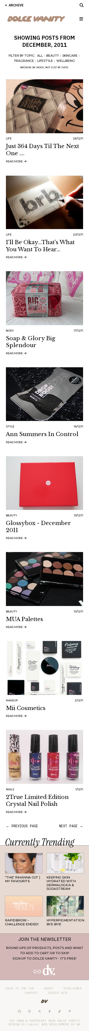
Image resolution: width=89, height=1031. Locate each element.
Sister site (58, 993)
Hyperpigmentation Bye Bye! (65, 922)
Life (9, 138)
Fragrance (24, 61)
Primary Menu (79, 19)
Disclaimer (73, 988)
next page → (71, 826)
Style (10, 426)
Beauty (52, 55)
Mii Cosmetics (25, 708)
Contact (31, 993)
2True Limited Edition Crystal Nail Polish (37, 801)
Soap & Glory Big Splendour (30, 342)
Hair (39, 869)
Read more (14, 161)
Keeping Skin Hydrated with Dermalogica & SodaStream (61, 883)
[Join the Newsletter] (44, 974)
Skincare (70, 55)
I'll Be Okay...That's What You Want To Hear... (40, 246)
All (40, 55)
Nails (10, 789)
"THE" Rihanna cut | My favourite (22, 879)
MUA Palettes (24, 619)
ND (78, 1024)
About (48, 988)
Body (10, 330)
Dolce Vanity (68, 1020)
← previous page (22, 826)
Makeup (12, 700)
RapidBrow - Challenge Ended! (21, 922)
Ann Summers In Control (42, 434)
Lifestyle (45, 61)
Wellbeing (65, 61)
